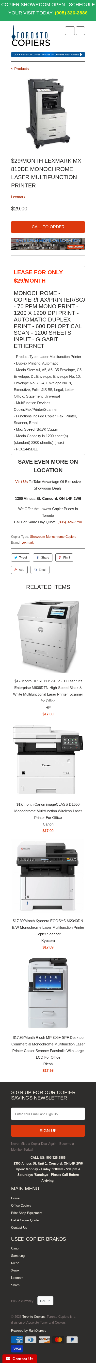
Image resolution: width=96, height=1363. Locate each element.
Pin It (66, 557)
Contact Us (19, 1227)
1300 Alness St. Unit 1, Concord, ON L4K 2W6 (48, 1163)
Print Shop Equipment (26, 1213)
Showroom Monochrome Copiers (53, 536)
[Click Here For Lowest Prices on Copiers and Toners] (48, 56)
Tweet (23, 557)
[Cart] (80, 30)
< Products (20, 69)
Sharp (15, 1285)
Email (42, 570)
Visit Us (21, 482)
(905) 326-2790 (70, 522)
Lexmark (18, 197)
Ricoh (15, 1263)
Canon (15, 1248)
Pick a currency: (24, 1301)
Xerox (15, 1270)
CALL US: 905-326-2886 (48, 1157)
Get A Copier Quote (25, 1220)
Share (45, 557)
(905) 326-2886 (71, 12)
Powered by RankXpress (28, 1330)
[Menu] (70, 30)
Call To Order (48, 227)
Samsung (18, 1256)
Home (15, 1198)
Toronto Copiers (33, 1316)
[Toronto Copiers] (30, 37)
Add (21, 570)
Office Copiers (21, 1205)
